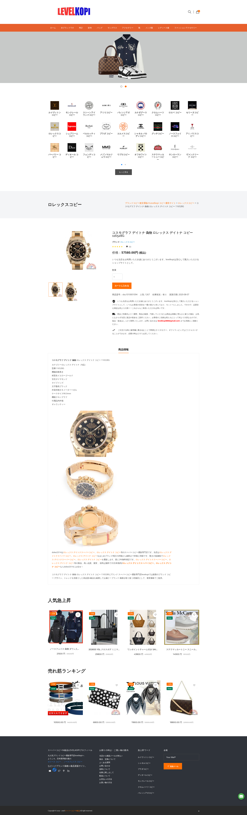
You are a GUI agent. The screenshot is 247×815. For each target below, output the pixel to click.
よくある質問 (104, 762)
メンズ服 (149, 27)
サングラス (112, 27)
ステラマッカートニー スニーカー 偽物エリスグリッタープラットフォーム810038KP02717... (181, 649)
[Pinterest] (64, 771)
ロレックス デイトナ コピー (109, 552)
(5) (130, 246)
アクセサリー (127, 27)
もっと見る (123, 172)
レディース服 (163, 27)
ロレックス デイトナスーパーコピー (79, 552)
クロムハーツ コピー (146, 787)
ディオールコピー (145, 775)
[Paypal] (50, 771)
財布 (90, 27)
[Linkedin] (68, 771)
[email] (241, 796)
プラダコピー (143, 769)
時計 (81, 27)
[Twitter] (59, 771)
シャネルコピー (144, 763)
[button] (121, 86)
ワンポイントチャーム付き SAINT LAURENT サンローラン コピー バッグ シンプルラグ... (142, 649)
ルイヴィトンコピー (146, 757)
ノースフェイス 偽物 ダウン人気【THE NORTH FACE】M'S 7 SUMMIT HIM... (65, 649)
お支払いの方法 (105, 779)
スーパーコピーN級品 (72, 811)
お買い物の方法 (105, 782)
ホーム (53, 27)
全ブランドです (67, 27)
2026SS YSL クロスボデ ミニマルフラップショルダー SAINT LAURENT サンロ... (104, 649)
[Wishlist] (78, 614)
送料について (104, 769)
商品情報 (123, 349)
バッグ (100, 27)
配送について (104, 776)
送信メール (174, 766)
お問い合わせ (104, 766)
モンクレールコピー (146, 781)
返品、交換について (107, 759)
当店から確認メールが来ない (111, 755)
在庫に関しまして (106, 772)
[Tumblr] (54, 770)
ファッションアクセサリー (185, 27)
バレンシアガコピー (146, 793)
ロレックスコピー (127, 242)
